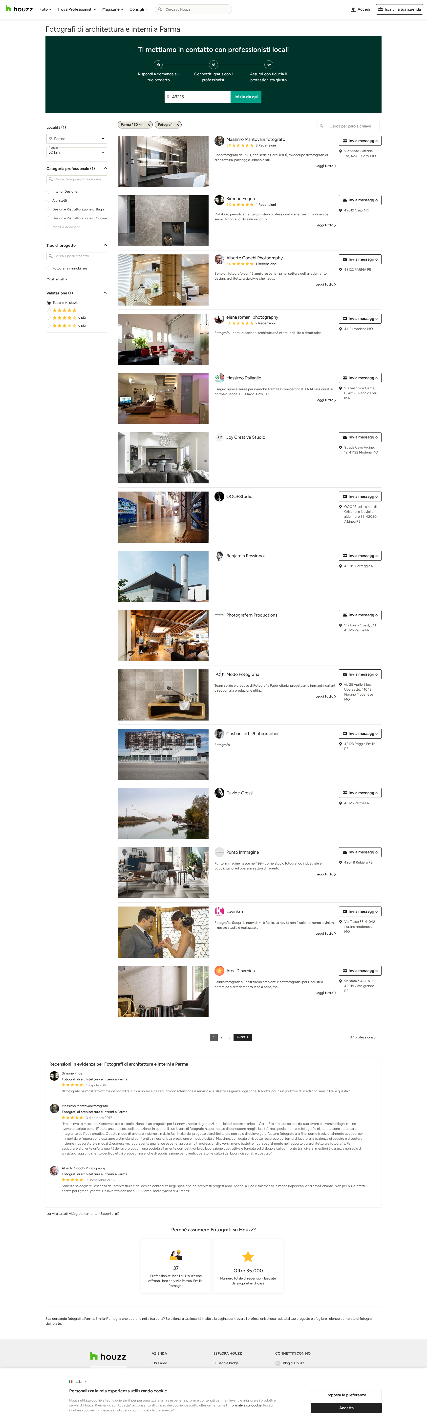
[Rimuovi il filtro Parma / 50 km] (149, 125)
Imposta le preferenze (346, 1395)
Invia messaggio (363, 140)
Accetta (346, 1407)
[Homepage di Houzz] (19, 8)
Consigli (136, 9)
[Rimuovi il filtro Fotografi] (177, 125)
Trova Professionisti (75, 9)
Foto (44, 9)
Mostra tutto (56, 279)
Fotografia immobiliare (69, 268)
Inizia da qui (246, 97)
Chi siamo (159, 1363)
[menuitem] (46, 9)
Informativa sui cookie (245, 1405)
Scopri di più (110, 1214)
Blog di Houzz (293, 1363)
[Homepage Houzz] (108, 1356)
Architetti (59, 200)
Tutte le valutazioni (67, 303)
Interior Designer (65, 191)
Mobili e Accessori (66, 227)
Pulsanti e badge (226, 1363)
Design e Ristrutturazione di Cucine (79, 218)
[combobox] (193, 9)
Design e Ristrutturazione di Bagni (78, 209)
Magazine (111, 9)
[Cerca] (160, 9)
